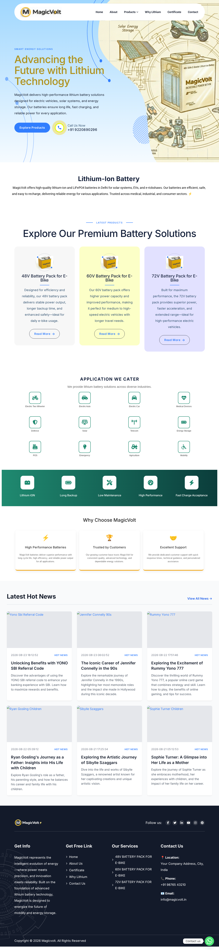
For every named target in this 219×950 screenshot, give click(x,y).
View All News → (199, 598)
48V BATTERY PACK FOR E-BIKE (133, 860)
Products (130, 12)
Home (99, 12)
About (113, 12)
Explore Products (32, 127)
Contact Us (77, 883)
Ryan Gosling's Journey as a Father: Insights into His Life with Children (37, 762)
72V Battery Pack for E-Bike (174, 278)
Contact (193, 12)
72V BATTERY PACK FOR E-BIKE (133, 885)
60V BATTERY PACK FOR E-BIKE (133, 872)
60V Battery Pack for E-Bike (109, 278)
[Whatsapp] (209, 941)
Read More (42, 334)
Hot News (61, 655)
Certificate (174, 12)
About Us (76, 863)
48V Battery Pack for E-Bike (44, 278)
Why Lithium (153, 12)
